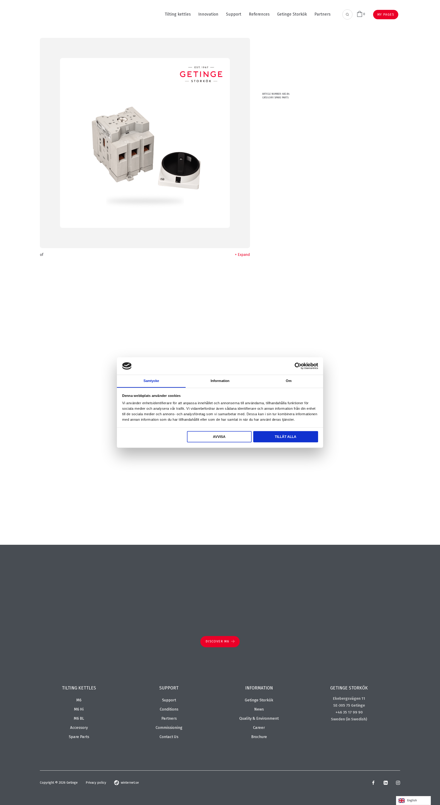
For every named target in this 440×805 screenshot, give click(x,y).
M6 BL (79, 718)
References (259, 14)
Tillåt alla (285, 437)
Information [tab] (220, 381)
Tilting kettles (178, 14)
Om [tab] (289, 381)
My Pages (385, 15)
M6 (78, 700)
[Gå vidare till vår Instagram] (398, 784)
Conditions (169, 709)
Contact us (169, 736)
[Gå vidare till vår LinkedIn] (385, 784)
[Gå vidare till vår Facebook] (373, 784)
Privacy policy (96, 783)
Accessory (79, 727)
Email (264, 339)
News (259, 709)
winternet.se (130, 783)
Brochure (259, 736)
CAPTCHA (266, 494)
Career (259, 727)
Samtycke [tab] (151, 381)
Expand (244, 254)
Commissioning (169, 727)
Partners (322, 14)
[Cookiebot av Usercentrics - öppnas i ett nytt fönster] (298, 365)
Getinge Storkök (292, 14)
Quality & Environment (259, 718)
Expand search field (348, 15)
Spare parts (281, 97)
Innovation (208, 14)
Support (233, 14)
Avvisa (219, 437)
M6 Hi (79, 709)
